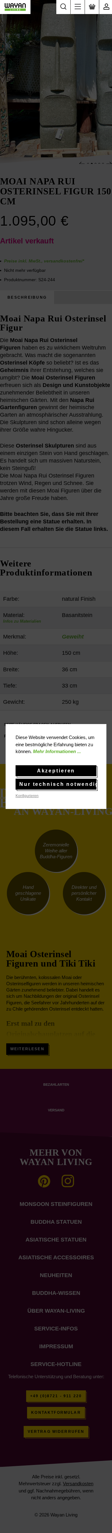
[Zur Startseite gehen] (15, 7)
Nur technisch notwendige (57, 784)
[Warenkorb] (92, 7)
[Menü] (78, 7)
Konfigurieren (27, 796)
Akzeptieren (56, 770)
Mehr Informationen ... (57, 751)
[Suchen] (63, 7)
